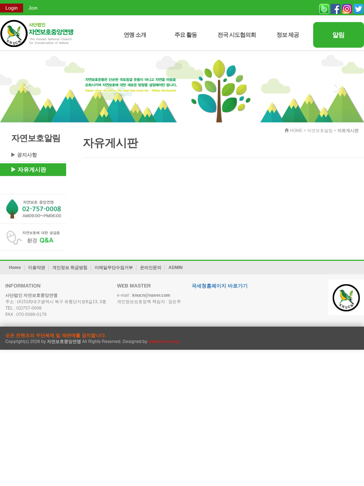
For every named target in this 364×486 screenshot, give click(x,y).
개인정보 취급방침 (69, 267)
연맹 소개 (135, 35)
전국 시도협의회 (237, 35)
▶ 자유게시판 (28, 170)
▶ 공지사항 (24, 155)
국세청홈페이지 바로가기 (220, 286)
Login (11, 8)
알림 (338, 34)
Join (33, 8)
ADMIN (175, 267)
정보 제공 (288, 35)
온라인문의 (150, 267)
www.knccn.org (163, 341)
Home (15, 267)
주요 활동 (186, 35)
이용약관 (36, 267)
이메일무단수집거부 (114, 267)
